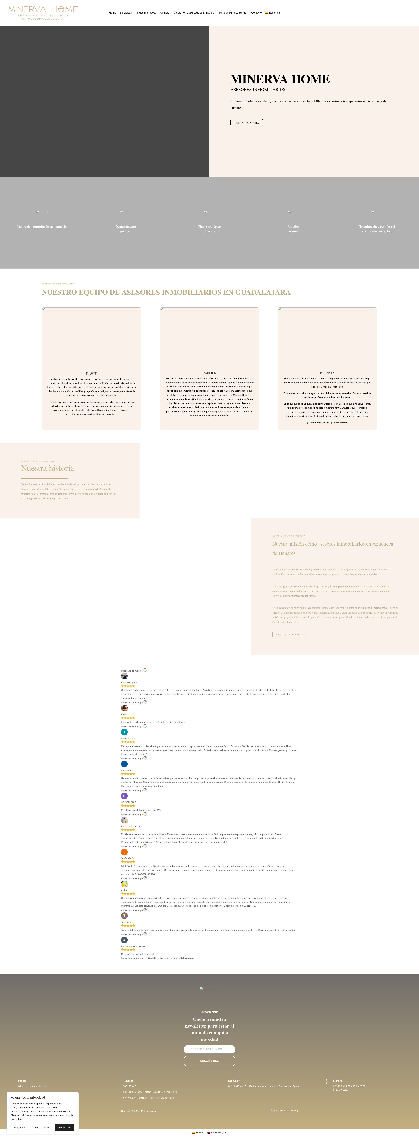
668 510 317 (129, 1092)
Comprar (165, 13)
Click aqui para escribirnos (32, 1086)
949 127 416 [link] (129, 1086)
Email (22, 1080)
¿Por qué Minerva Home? (233, 13)
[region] (43, 1113)
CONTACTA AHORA (247, 122)
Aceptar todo (64, 1127)
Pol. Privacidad (149, 1111)
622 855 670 (129, 1098)
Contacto (256, 13)
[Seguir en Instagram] (209, 1110)
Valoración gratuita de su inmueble (194, 13)
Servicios (125, 13)
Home (112, 13)
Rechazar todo (42, 1127)
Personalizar (20, 1127)
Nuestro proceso (146, 13)
